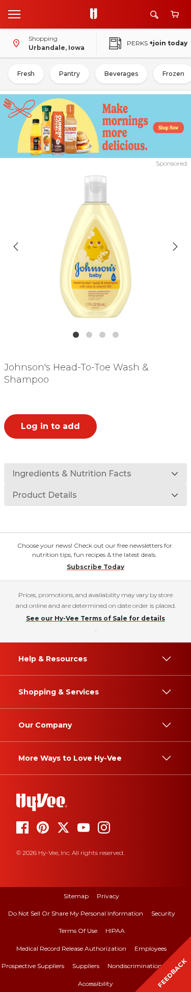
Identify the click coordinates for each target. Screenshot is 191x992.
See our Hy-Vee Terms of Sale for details (95, 618)
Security (163, 913)
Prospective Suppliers (33, 966)
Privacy (108, 896)
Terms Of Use (78, 930)
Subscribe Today (95, 567)
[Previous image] (16, 246)
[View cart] (175, 14)
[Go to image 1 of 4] (76, 335)
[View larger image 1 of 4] (96, 246)
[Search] (154, 14)
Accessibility (95, 983)
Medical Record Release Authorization (71, 948)
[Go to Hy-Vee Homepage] (96, 14)
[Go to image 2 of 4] (89, 335)
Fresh (26, 73)
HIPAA (115, 930)
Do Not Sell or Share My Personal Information (75, 913)
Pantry (69, 73)
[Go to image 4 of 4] (115, 335)
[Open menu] (14, 14)
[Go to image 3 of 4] (102, 335)
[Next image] (175, 246)
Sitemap (76, 896)
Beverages (121, 73)
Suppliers (85, 966)
